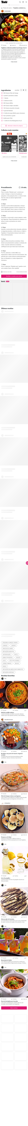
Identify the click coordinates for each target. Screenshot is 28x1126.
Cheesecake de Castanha (7, 919)
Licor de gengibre (5, 878)
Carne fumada (7, 663)
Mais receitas (14, 1008)
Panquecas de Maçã (6, 837)
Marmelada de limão (6, 960)
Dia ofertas (4, 153)
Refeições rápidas (8, 672)
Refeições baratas (8, 651)
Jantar (13, 645)
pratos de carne (8, 648)
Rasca (4, 666)
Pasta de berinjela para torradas (9, 1001)
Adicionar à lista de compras (15, 125)
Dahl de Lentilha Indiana (7, 712)
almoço (5, 645)
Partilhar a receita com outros (14, 276)
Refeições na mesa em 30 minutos (13, 669)
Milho (17, 663)
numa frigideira (8, 657)
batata (18, 657)
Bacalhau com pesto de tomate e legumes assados (12, 754)
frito (16, 654)
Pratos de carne (7, 8)
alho (4, 660)
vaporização (7, 654)
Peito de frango (14, 660)
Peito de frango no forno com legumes (11, 796)
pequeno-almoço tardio (10, 642)
